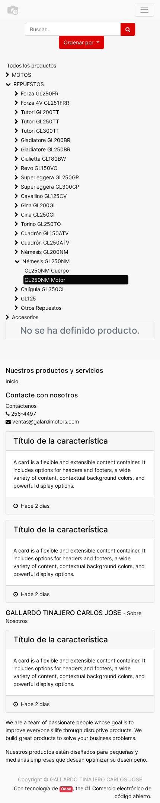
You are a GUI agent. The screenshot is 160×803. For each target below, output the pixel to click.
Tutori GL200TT (40, 112)
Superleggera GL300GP (50, 186)
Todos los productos (31, 65)
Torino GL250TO (41, 224)
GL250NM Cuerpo (47, 270)
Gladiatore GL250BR (45, 149)
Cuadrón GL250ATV (45, 242)
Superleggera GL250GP (50, 177)
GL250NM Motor (45, 280)
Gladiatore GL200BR (45, 140)
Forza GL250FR (39, 93)
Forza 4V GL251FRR (45, 103)
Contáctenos (21, 406)
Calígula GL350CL (43, 289)
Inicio (12, 381)
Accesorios (25, 317)
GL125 (28, 298)
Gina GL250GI (38, 214)
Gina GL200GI (38, 205)
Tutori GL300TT (40, 130)
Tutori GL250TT (40, 121)
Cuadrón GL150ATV (44, 233)
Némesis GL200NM (44, 252)
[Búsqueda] (128, 29)
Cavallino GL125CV (44, 196)
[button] (81, 42)
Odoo (66, 789)
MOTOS (21, 75)
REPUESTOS (28, 84)
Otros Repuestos (41, 308)
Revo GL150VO (39, 168)
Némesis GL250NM (46, 261)
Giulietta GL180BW (43, 158)
